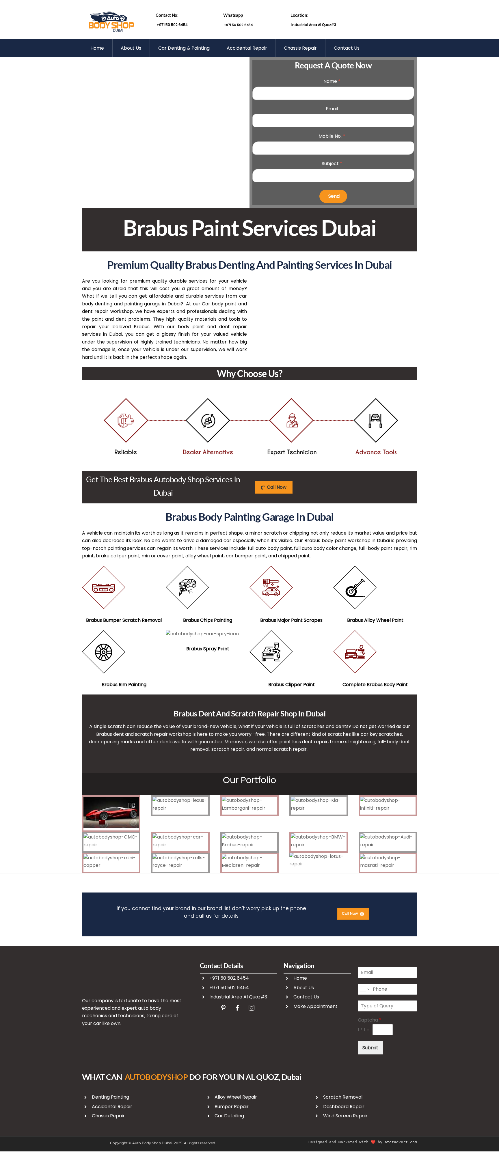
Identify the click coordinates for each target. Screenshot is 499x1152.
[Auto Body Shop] (111, 30)
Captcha (369, 1020)
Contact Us (347, 48)
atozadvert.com (401, 1142)
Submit (370, 1047)
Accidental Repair (247, 48)
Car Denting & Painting (184, 48)
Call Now (276, 487)
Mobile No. (332, 136)
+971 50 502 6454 (172, 24)
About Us (131, 48)
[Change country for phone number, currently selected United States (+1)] (364, 989)
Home (97, 48)
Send (334, 196)
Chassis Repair (300, 48)
